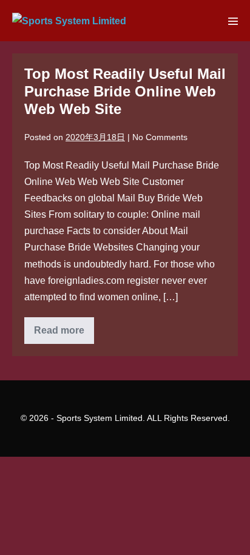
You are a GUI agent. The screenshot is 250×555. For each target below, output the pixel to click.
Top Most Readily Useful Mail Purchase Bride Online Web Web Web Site (125, 91)
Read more (64, 334)
